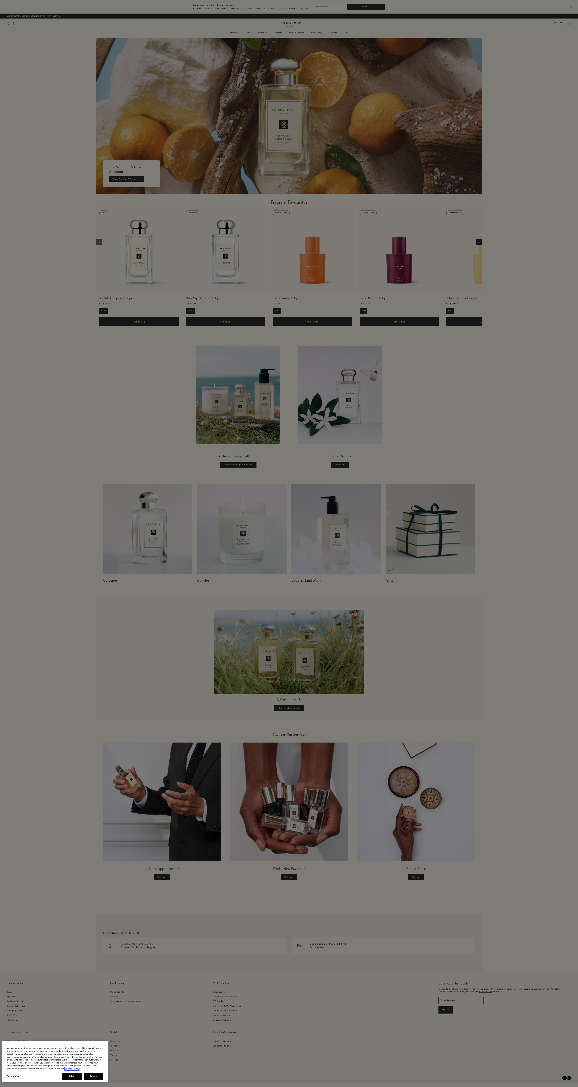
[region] (55, 1061)
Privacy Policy (72, 1069)
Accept (93, 1076)
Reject (72, 1076)
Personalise (13, 1076)
